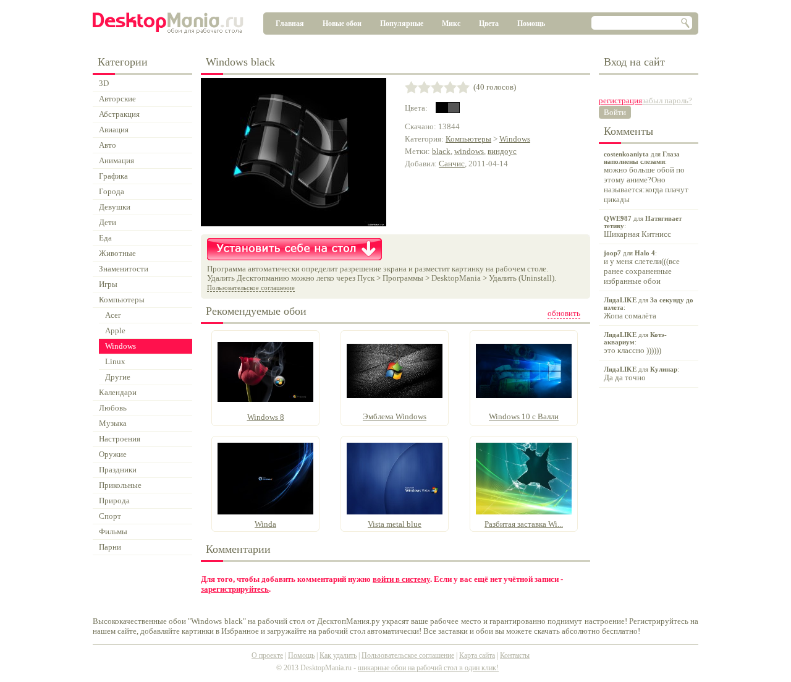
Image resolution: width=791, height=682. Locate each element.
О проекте (267, 655)
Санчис (452, 163)
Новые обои (342, 23)
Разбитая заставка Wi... (523, 524)
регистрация (620, 100)
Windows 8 (265, 417)
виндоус (502, 151)
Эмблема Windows (394, 416)
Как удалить (338, 655)
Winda (265, 524)
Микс (451, 23)
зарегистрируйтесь (235, 589)
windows (469, 151)
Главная (290, 23)
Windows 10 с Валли (524, 416)
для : (646, 177)
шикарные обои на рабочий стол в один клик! (428, 667)
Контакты (515, 655)
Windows (514, 138)
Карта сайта (477, 655)
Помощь (531, 23)
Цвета (489, 23)
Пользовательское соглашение (251, 287)
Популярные (401, 23)
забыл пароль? (667, 100)
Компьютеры (468, 138)
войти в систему (401, 579)
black (441, 151)
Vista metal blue (394, 524)
